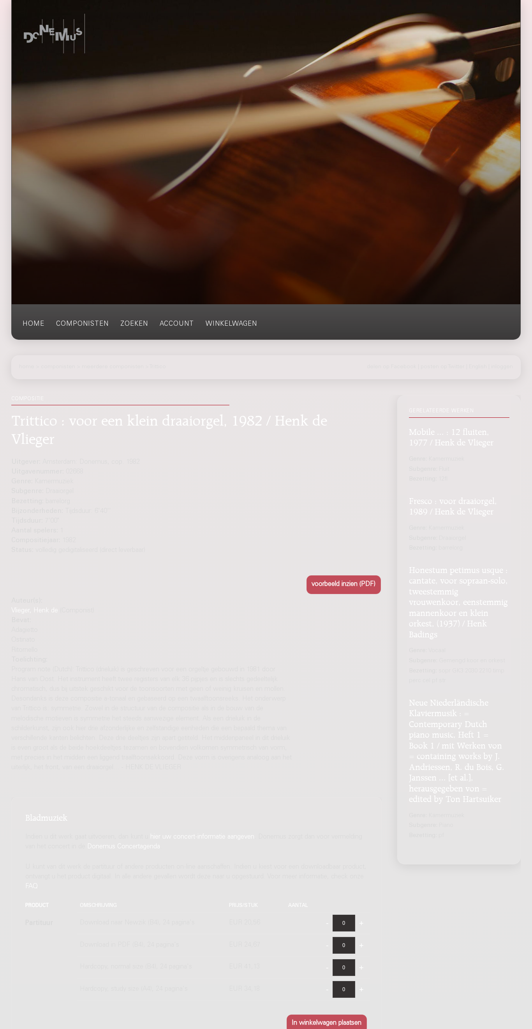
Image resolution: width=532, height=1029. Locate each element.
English (478, 367)
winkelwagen (231, 324)
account (177, 324)
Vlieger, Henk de (34, 611)
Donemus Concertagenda (123, 847)
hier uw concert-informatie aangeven (202, 837)
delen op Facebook (391, 367)
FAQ (31, 887)
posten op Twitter (443, 367)
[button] (344, 584)
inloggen (502, 367)
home (33, 324)
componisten (82, 324)
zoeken (134, 324)
